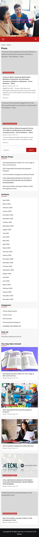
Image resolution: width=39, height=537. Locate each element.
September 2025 (8, 226)
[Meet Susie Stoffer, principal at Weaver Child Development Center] (19, 503)
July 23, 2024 (12, 134)
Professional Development (9, 123)
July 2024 (6, 277)
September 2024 (8, 270)
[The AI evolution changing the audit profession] (19, 431)
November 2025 (8, 218)
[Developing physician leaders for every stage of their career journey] (19, 359)
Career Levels (7, 315)
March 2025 (7, 248)
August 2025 (7, 229)
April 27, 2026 (12, 486)
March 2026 (7, 204)
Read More (5, 98)
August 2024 (7, 273)
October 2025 (7, 222)
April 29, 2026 (12, 414)
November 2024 (8, 262)
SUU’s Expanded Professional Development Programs (17, 170)
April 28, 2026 (12, 448)
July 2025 (6, 233)
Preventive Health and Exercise (11, 336)
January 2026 (7, 211)
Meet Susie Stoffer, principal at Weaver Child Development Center (18, 187)
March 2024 (7, 284)
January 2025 (7, 255)
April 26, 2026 (12, 522)
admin (5, 86)
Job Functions (7, 318)
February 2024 (7, 288)
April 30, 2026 (12, 378)
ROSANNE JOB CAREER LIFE (12, 326)
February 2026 (7, 207)
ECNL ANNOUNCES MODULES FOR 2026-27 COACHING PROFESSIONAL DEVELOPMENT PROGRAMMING (17, 180)
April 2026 (6, 200)
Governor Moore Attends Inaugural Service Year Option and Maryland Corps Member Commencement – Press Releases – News (18, 130)
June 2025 (6, 237)
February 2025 (7, 251)
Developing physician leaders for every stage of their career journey (18, 164)
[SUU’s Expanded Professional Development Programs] (19, 395)
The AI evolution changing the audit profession (18, 174)
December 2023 (8, 295)
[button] (3, 39)
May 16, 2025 (12, 86)
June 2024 (6, 281)
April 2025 (6, 244)
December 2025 (8, 215)
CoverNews (28, 531)
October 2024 (7, 266)
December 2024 (8, 259)
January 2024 (7, 292)
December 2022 (8, 299)
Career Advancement (8, 72)
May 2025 (6, 240)
